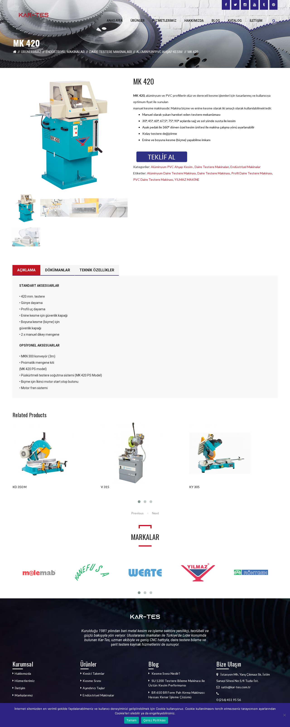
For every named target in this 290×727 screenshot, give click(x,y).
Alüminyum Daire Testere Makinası (171, 173)
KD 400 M (196, 487)
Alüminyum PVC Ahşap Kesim (159, 52)
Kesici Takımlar (93, 673)
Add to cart (26, 493)
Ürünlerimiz (31, 52)
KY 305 (106, 487)
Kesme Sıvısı (92, 681)
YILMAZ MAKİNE (186, 179)
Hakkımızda (23, 673)
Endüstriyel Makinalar (65, 52)
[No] (284, 715)
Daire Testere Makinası (213, 173)
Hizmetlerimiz (24, 681)
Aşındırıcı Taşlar (94, 688)
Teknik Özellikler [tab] (97, 270)
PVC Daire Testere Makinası (153, 179)
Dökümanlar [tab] (57, 270)
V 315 (16, 487)
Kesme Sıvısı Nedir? (166, 673)
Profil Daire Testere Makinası (251, 173)
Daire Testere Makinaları (110, 52)
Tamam (131, 720)
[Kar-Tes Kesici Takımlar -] (33, 15)
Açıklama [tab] (26, 270)
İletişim (20, 688)
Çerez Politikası (154, 720)
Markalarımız (24, 695)
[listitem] (247, 700)
